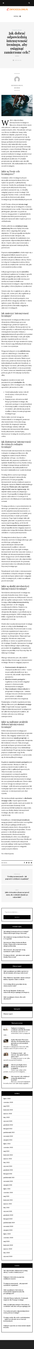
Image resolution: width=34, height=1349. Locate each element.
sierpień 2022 (7, 1140)
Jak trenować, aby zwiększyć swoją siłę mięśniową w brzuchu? (20, 1078)
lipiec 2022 (6, 1144)
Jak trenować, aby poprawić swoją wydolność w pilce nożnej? (14, 950)
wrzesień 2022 (8, 1136)
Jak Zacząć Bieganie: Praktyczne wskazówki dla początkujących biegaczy (16, 991)
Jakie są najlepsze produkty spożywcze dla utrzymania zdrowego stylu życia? (15, 972)
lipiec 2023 (6, 1098)
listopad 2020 (7, 1219)
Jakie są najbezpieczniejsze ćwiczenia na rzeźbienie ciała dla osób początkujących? (16, 1305)
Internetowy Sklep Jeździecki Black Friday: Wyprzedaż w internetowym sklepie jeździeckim (15, 944)
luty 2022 (6, 1162)
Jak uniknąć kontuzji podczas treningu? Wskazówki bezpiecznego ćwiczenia (16, 932)
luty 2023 (6, 1117)
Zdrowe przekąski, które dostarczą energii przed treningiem (19, 1066)
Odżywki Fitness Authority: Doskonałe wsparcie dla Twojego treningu (15, 1299)
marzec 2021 (7, 1204)
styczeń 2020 (7, 1256)
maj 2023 (6, 1106)
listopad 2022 (7, 1129)
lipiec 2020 (7, 1234)
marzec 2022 (7, 1159)
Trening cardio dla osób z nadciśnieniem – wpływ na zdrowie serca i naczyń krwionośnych (16, 1319)
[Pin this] (31, 863)
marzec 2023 (7, 1113)
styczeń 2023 (7, 1121)
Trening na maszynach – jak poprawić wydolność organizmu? (15, 1284)
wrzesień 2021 (8, 1181)
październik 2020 (9, 1222)
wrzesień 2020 (8, 1226)
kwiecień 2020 (8, 1245)
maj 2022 (6, 1151)
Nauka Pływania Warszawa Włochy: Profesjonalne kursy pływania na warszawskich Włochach (20, 1042)
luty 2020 (6, 1253)
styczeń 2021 (7, 1211)
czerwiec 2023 (8, 1102)
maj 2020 (6, 1241)
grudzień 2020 (8, 1215)
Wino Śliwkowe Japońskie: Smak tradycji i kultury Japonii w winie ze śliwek (16, 978)
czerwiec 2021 (8, 1192)
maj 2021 (6, 1196)
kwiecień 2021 (7, 1200)
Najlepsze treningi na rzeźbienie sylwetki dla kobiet (20, 1029)
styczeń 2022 (7, 1166)
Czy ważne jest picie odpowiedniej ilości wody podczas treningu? (16, 1312)
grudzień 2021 (8, 1170)
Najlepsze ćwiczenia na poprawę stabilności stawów (13, 1278)
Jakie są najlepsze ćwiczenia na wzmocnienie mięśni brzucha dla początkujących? (13, 1291)
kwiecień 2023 (8, 1110)
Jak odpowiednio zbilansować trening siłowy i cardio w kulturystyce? (15, 1271)
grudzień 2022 (8, 1125)
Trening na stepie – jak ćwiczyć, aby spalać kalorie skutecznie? (19, 1054)
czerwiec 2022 (8, 1147)
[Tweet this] (27, 863)
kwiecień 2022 (8, 1155)
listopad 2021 (7, 1174)
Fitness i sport (17, 30)
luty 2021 (6, 1207)
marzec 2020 (7, 1249)
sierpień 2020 (7, 1230)
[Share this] (24, 863)
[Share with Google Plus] (29, 863)
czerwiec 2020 (8, 1237)
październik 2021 (8, 1177)
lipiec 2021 (6, 1189)
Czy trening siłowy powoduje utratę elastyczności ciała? (15, 985)
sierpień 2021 (7, 1185)
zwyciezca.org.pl (17, 85)
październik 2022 (9, 1132)
